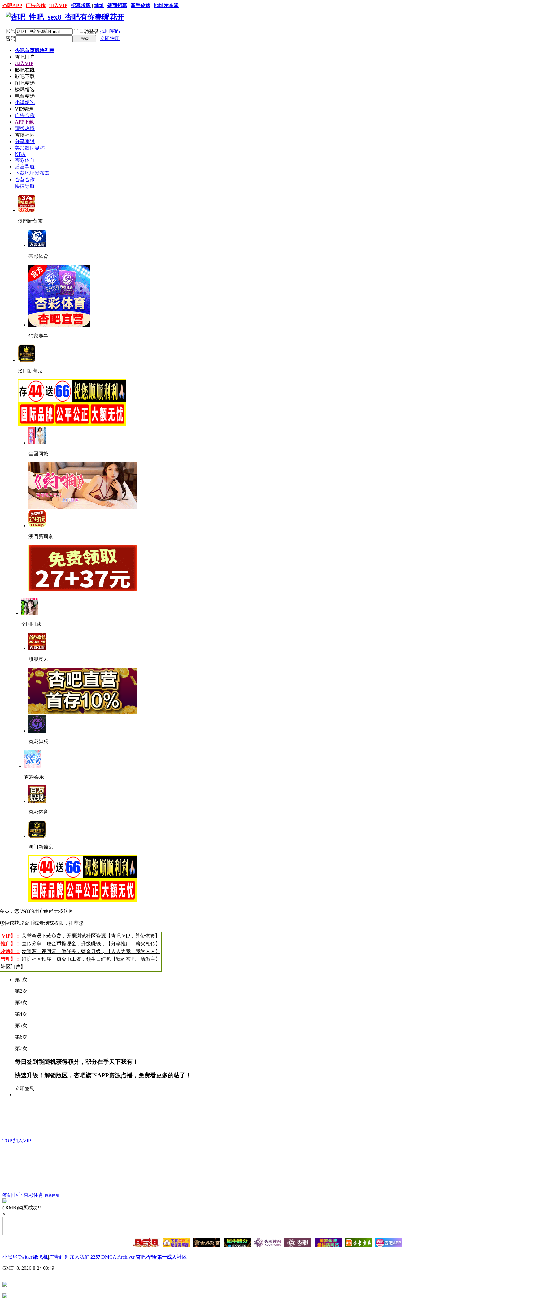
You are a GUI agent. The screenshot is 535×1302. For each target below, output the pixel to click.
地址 (99, 5)
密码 (10, 38)
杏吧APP (12, 5)
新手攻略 (140, 5)
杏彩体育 (25, 160)
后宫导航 (25, 166)
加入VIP (58, 5)
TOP (7, 1140)
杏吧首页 (34, 50)
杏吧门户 (25, 57)
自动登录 (89, 31)
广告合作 (36, 5)
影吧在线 (25, 70)
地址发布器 (166, 5)
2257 (95, 1257)
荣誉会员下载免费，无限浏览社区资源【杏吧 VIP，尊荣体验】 (91, 935)
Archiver (126, 1257)
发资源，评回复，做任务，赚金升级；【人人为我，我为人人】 (91, 951)
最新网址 (52, 1195)
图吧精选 (25, 83)
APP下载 (24, 122)
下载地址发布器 (32, 173)
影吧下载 (25, 76)
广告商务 (59, 1257)
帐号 (10, 31)
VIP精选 (24, 109)
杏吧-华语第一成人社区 (161, 1257)
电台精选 (25, 96)
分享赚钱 (25, 141)
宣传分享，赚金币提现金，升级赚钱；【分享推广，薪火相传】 (91, 943)
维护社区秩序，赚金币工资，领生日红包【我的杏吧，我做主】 (91, 959)
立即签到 (25, 1088)
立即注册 (110, 38)
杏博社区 (25, 135)
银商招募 (117, 5)
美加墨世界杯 (30, 148)
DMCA (108, 1257)
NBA (20, 154)
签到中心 (13, 1195)
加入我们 (79, 1257)
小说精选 (25, 102)
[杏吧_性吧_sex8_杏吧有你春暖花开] (65, 17)
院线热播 (25, 128)
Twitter (25, 1257)
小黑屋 (9, 1257)
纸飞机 (40, 1257)
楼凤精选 (25, 89)
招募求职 (81, 5)
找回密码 (110, 31)
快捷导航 (25, 186)
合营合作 (25, 179)
